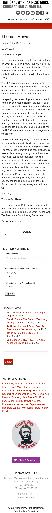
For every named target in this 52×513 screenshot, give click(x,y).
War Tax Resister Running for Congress (27, 312)
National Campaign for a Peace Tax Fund (23, 397)
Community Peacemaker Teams (18, 383)
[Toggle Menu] (48, 26)
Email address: (11, 254)
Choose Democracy (32, 387)
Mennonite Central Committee (33, 394)
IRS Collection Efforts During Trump (25, 333)
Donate (27, 231)
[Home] (26, 3)
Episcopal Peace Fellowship (17, 390)
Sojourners (35, 404)
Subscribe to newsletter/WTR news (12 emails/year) (22, 270)
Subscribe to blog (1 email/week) (20, 283)
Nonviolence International (15, 404)
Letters (26, 43)
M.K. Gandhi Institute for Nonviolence (21, 401)
